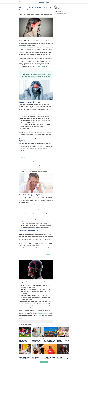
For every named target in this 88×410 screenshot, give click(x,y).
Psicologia (21, 337)
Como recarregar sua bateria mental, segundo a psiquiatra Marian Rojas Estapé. (25, 357)
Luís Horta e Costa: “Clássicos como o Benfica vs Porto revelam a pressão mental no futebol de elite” (24, 340)
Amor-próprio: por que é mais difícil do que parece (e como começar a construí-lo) (38, 340)
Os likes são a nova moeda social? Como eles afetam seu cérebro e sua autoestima (50, 357)
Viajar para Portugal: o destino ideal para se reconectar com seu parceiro (50, 340)
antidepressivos (47, 253)
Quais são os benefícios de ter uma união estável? (37, 357)
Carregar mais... (44, 361)
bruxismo (23, 156)
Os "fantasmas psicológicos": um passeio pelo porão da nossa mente (62, 357)
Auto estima (34, 337)
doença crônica (40, 66)
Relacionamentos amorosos (49, 337)
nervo (39, 208)
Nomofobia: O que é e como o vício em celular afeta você (63, 340)
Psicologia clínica (60, 337)
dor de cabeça (27, 47)
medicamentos (42, 313)
